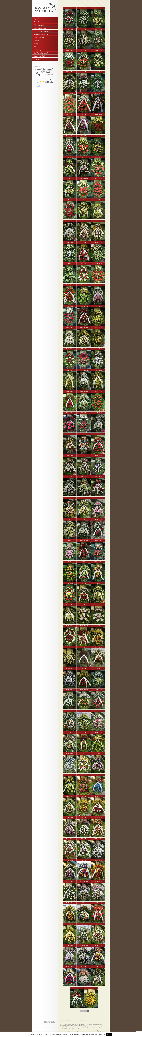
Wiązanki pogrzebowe (41, 34)
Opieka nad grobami (41, 53)
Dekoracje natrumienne (42, 31)
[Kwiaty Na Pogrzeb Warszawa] (44, 77)
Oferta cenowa (39, 37)
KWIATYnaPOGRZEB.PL (49, 1022)
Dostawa (37, 40)
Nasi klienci (38, 22)
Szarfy (36, 43)
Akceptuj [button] (109, 1034)
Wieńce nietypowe (40, 28)
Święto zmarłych (39, 56)
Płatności (37, 47)
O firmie (36, 19)
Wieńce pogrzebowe (40, 25)
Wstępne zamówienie (41, 50)
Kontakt (36, 59)
